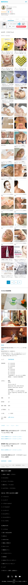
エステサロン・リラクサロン (9, 488)
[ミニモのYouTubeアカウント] (20, 576)
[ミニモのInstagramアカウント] (8, 577)
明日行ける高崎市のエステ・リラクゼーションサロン (11, 438)
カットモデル (6, 520)
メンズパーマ (6, 510)
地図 (3, 349)
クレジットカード (12, 384)
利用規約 (5, 556)
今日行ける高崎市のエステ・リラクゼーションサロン (11, 436)
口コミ (23, 19)
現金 (9, 380)
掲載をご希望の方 (7, 543)
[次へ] (19, 282)
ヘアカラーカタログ (7, 503)
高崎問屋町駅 (18, 465)
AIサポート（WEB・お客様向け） (10, 570)
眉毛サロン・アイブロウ (8, 484)
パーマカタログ (6, 507)
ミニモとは (5, 529)
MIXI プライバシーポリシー (9, 563)
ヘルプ (4, 567)
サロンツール (6, 546)
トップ (2, 465)
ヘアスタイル (6, 496)
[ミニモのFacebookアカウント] (16, 577)
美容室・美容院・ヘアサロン (9, 474)
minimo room (6, 539)
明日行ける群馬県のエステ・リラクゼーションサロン (11, 449)
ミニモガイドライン (7, 553)
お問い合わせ (11, 417)
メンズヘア (5, 500)
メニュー (17, 19)
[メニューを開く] (26, 2)
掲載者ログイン (6, 550)
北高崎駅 (9, 461)
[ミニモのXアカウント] (12, 577)
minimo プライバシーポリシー (9, 560)
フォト (8, 425)
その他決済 (10, 389)
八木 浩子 (3, 466)
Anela (23, 465)
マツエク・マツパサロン (8, 481)
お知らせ (5, 536)
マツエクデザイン (7, 517)
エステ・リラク (8, 465)
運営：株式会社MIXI (7, 532)
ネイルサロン (6, 478)
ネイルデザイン (6, 514)
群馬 (13, 465)
